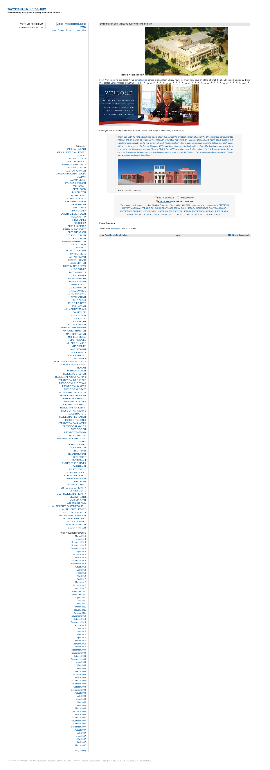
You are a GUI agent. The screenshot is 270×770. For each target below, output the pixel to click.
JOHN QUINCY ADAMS (75, 309)
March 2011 (80, 607)
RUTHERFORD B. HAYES (74, 463)
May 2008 (81, 702)
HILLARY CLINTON (77, 263)
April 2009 (81, 668)
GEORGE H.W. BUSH (76, 235)
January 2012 (79, 588)
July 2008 (81, 696)
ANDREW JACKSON (76, 168)
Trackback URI (187, 198)
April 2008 (81, 705)
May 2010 (81, 634)
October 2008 (79, 687)
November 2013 (78, 545)
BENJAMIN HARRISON (75, 183)
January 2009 (79, 678)
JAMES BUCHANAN (76, 281)
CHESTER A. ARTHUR (75, 201)
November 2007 (78, 721)
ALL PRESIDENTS (77, 158)
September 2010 (78, 622)
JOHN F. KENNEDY (77, 303)
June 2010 (81, 631)
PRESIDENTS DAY (77, 435)
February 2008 (79, 711)
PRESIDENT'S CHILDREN (74, 374)
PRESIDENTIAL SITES (75, 420)
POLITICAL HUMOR (76, 371)
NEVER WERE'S (78, 352)
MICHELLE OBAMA (77, 337)
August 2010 (80, 625)
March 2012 (80, 582)
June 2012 (81, 573)
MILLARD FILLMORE (76, 343)
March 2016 (80, 536)
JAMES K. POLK (78, 284)
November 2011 (79, 591)
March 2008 (80, 708)
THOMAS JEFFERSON (75, 478)
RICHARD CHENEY (77, 445)
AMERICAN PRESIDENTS (74, 164)
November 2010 (78, 616)
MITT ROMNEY (79, 346)
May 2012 (81, 576)
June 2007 (81, 736)
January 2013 (79, 557)
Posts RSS (131, 761)
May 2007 (81, 739)
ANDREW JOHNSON (76, 171)
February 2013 (79, 554)
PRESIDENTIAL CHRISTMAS (72, 383)
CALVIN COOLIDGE (76, 198)
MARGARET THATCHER (74, 331)
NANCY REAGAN (78, 349)
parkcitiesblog (141, 80)
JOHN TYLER (79, 312)
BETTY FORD (79, 189)
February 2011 (79, 610)
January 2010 (79, 647)
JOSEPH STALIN (78, 315)
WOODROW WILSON (76, 525)
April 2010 (81, 637)
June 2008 (81, 699)
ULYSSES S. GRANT (76, 485)
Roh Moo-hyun (79, 451)
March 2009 (80, 671)
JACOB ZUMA (79, 275)
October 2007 (79, 724)
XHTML (116, 761)
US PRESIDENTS (78, 491)
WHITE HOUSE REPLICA (74, 512)
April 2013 (81, 551)
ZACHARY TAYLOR (77, 528)
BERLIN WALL (79, 186)
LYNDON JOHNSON (76, 324)
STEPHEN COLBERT (76, 472)
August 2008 (80, 693)
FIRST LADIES (79, 220)
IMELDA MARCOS (77, 272)
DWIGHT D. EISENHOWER (73, 214)
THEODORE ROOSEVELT (74, 475)
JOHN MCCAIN (79, 306)
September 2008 (78, 690)
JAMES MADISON (77, 288)
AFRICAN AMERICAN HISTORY (71, 152)
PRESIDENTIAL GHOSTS (74, 386)
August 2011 (80, 597)
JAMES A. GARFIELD (76, 278)
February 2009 (79, 674)
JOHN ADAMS (79, 300)
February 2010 (79, 644)
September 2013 (78, 548)
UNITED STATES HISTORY (73, 488)
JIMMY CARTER (78, 297)
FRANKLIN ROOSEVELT (74, 229)
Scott (69, 761)
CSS (123, 761)
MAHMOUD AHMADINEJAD (73, 328)
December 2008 (78, 680)
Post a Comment (165, 198)
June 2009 (81, 662)
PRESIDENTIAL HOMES (75, 401)
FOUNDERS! (80, 223)
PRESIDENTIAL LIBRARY (74, 405)
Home (177, 235)
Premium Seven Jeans (90, 761)
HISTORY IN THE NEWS (74, 266)
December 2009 (78, 650)
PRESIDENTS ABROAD (75, 432)
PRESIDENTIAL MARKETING (72, 408)
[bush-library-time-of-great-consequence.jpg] (149, 125)
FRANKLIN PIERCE (77, 226)
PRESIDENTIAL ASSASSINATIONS (70, 377)
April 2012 (81, 579)
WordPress (41, 761)
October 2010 (79, 619)
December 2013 (78, 542)
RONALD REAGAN (77, 454)
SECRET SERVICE (77, 469)
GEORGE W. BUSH (77, 238)
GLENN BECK (79, 248)
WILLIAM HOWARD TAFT (74, 518)
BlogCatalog (80, 750)
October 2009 (79, 656)
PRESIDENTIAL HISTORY (74, 398)
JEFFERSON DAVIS (76, 294)
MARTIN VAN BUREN (76, 334)
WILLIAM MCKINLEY (76, 521)
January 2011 (80, 613)
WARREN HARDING (76, 503)
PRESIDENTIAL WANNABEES (72, 423)
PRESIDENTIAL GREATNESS (72, 392)
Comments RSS (145, 761)
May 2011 (81, 604)
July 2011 (81, 601)
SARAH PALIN (79, 466)
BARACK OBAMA (78, 180)
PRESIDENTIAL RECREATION (72, 417)
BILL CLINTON (79, 192)
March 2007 (80, 745)
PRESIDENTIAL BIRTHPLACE (72, 380)
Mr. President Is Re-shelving (114, 235)
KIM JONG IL (80, 318)
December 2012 (78, 560)
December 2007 (78, 717)
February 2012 (79, 585)
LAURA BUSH (79, 321)
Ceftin (104, 761)
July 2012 (81, 570)
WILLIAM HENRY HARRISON (72, 515)
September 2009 (78, 659)
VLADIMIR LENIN (78, 497)
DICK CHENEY (79, 211)
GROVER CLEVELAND (75, 251)
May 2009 (81, 665)
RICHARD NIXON (78, 448)
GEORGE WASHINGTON (74, 241)
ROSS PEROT (79, 457)
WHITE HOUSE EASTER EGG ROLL (69, 506)
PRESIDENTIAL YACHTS (74, 426)
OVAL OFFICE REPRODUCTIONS (70, 361)
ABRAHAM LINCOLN (76, 149)
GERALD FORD (78, 245)
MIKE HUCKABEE (78, 340)
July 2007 (81, 733)
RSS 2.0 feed (164, 201)
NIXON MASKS (79, 358)
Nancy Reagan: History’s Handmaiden (69, 30)
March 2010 (80, 641)
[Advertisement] (75, 89)
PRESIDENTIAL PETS (76, 414)
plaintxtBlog (53, 761)
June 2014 (81, 539)
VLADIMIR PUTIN (78, 500)
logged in (115, 228)
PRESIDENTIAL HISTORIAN (73, 395)
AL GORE (81, 155)
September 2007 (78, 727)
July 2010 (81, 628)
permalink (134, 205)
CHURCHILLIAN (78, 204)
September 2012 (78, 564)
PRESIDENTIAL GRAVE (75, 389)
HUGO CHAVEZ (78, 269)
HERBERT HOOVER (76, 260)
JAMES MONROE (77, 291)
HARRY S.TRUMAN (77, 257)
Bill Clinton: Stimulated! (238, 235)
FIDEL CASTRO (78, 217)
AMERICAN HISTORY (76, 161)
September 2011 (78, 594)
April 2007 (81, 742)
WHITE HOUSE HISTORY (74, 509)
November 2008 (78, 684)
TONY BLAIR (80, 481)
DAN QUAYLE (79, 208)
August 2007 (80, 730)
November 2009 (78, 653)
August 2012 (80, 567)
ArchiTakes (110, 80)
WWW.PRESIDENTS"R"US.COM (27, 9)
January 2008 (79, 714)
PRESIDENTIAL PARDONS (73, 411)
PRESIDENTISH (78, 429)
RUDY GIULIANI (78, 460)
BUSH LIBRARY (78, 195)
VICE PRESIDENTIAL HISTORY (71, 494)
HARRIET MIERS (78, 254)
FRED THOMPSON (77, 232)
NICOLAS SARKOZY (76, 355)
